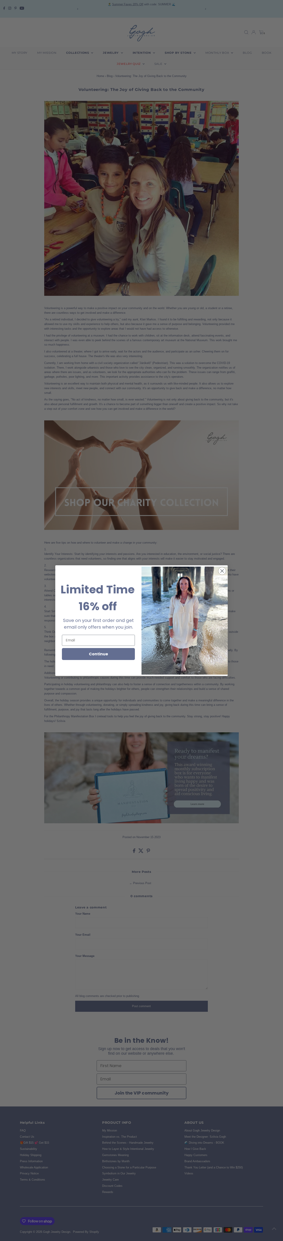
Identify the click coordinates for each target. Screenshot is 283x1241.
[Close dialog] (222, 571)
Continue (98, 654)
